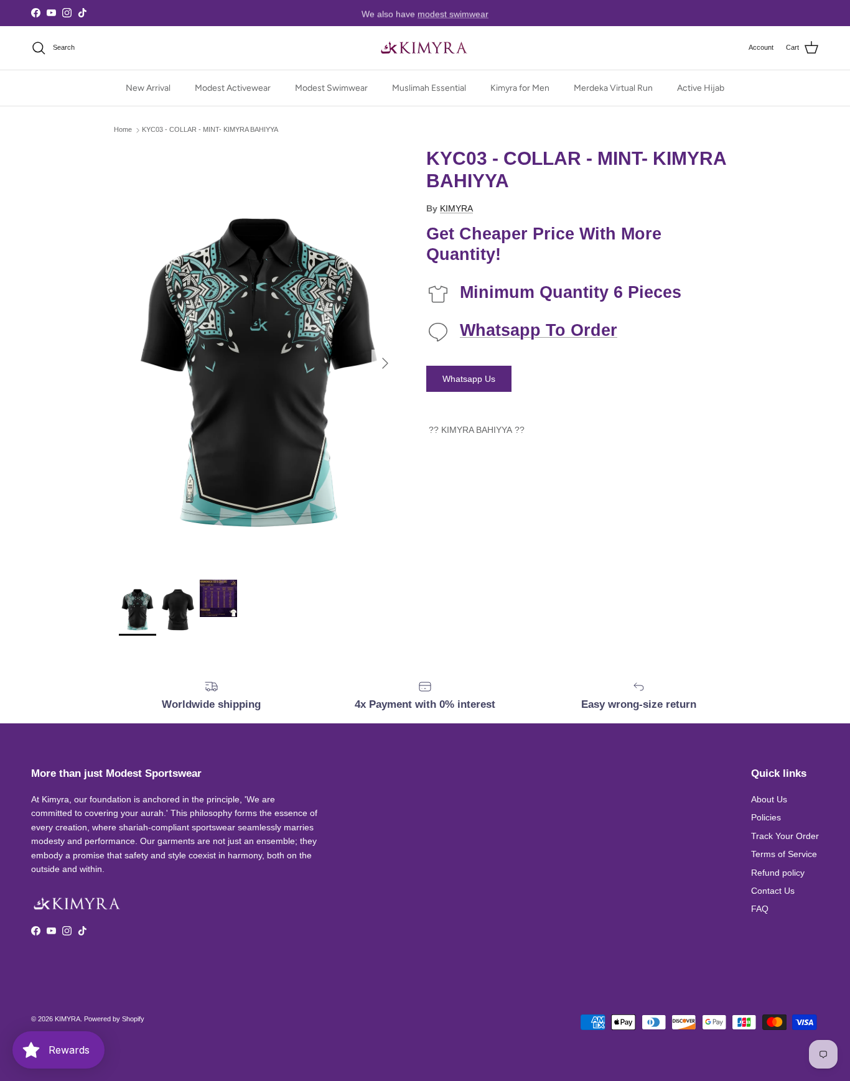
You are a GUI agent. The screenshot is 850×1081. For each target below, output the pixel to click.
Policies (766, 817)
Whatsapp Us (468, 379)
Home (123, 130)
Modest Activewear (233, 88)
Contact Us (773, 891)
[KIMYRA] (425, 48)
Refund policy (778, 873)
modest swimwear (453, 13)
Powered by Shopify (114, 1019)
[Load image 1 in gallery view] (259, 357)
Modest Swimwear (331, 88)
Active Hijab (700, 88)
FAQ (759, 909)
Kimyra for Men (519, 88)
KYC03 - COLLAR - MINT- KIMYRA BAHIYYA (210, 130)
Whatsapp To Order (538, 330)
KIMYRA (456, 208)
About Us (769, 799)
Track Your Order (785, 836)
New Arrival (148, 88)
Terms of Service (784, 854)
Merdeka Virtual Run (613, 88)
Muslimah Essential (429, 88)
